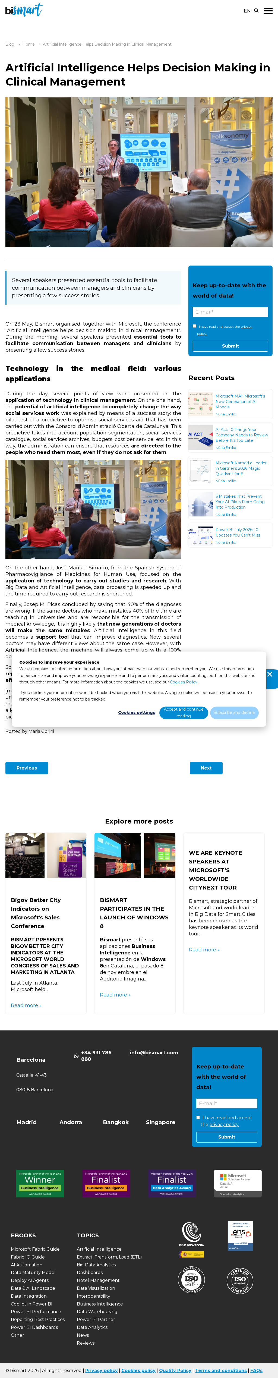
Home (29, 44)
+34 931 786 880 (96, 1056)
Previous (27, 768)
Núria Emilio (226, 414)
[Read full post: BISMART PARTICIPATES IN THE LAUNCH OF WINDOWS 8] (134, 876)
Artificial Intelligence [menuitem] (99, 1249)
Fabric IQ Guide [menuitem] (28, 1257)
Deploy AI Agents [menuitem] (30, 1280)
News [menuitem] (83, 1335)
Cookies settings (136, 712)
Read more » (26, 1005)
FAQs (256, 1370)
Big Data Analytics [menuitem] (96, 1264)
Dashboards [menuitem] (90, 1272)
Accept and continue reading (184, 713)
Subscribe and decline (234, 712)
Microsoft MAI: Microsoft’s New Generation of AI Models (240, 401)
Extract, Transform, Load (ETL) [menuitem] (109, 1257)
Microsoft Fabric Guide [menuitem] (35, 1249)
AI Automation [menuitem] (26, 1264)
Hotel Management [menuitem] (98, 1280)
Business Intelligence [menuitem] (100, 1304)
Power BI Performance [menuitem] (36, 1311)
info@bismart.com (154, 1053)
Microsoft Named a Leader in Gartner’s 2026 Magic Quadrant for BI (241, 468)
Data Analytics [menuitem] (92, 1327)
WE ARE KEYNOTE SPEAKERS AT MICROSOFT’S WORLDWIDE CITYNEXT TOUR (215, 870)
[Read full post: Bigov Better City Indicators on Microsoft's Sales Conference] (45, 876)
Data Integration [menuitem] (29, 1296)
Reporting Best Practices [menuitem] (38, 1319)
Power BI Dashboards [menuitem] (34, 1327)
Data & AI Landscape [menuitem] (33, 1288)
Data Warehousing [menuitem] (97, 1311)
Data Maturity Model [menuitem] (33, 1272)
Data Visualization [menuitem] (96, 1288)
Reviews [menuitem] (85, 1343)
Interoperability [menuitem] (93, 1296)
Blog (9, 44)
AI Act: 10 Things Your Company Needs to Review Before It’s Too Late (242, 435)
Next (206, 768)
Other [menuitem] (17, 1335)
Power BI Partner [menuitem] (96, 1319)
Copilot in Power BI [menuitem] (31, 1304)
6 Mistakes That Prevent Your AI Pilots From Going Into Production (240, 502)
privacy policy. (224, 1124)
